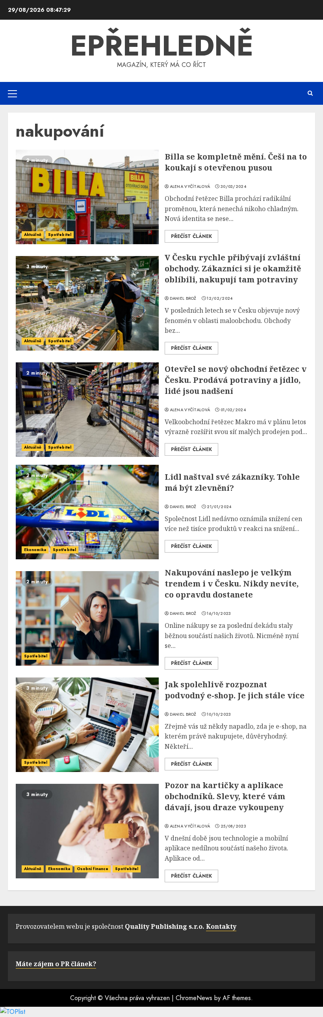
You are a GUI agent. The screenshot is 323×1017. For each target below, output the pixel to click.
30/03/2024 (233, 186)
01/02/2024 (233, 410)
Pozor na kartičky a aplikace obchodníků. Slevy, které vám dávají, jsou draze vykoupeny (225, 796)
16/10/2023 (219, 613)
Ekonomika (35, 550)
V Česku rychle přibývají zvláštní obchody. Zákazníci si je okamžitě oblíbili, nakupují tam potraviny (233, 268)
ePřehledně (161, 45)
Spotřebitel (59, 235)
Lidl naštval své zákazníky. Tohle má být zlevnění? (232, 482)
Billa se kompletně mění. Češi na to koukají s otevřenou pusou (236, 162)
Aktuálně (32, 235)
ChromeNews (194, 997)
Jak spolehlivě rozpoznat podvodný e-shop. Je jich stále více (234, 690)
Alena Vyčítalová (190, 186)
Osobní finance (92, 869)
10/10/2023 (219, 714)
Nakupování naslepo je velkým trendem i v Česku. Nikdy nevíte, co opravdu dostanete (232, 583)
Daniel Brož (183, 298)
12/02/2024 (219, 298)
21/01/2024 (219, 507)
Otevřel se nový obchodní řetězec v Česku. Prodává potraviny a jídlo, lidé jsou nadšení (235, 380)
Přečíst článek (191, 236)
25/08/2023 (233, 826)
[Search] (310, 93)
